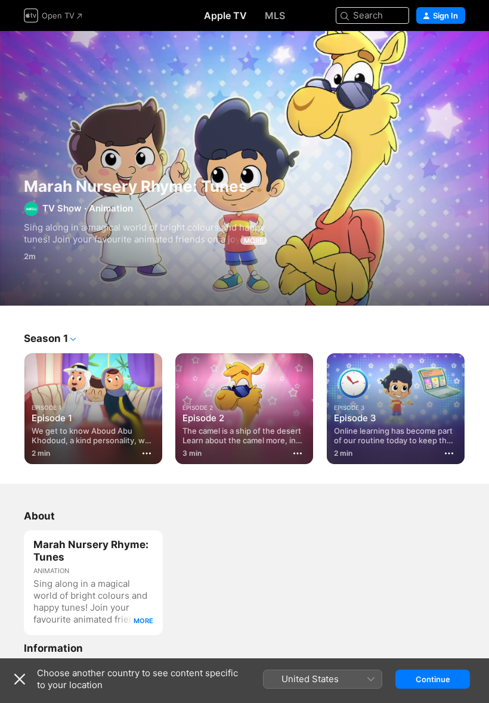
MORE (254, 241)
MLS (275, 15)
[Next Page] (477, 406)
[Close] (19, 679)
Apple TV (225, 15)
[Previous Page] (12, 406)
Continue (433, 679)
